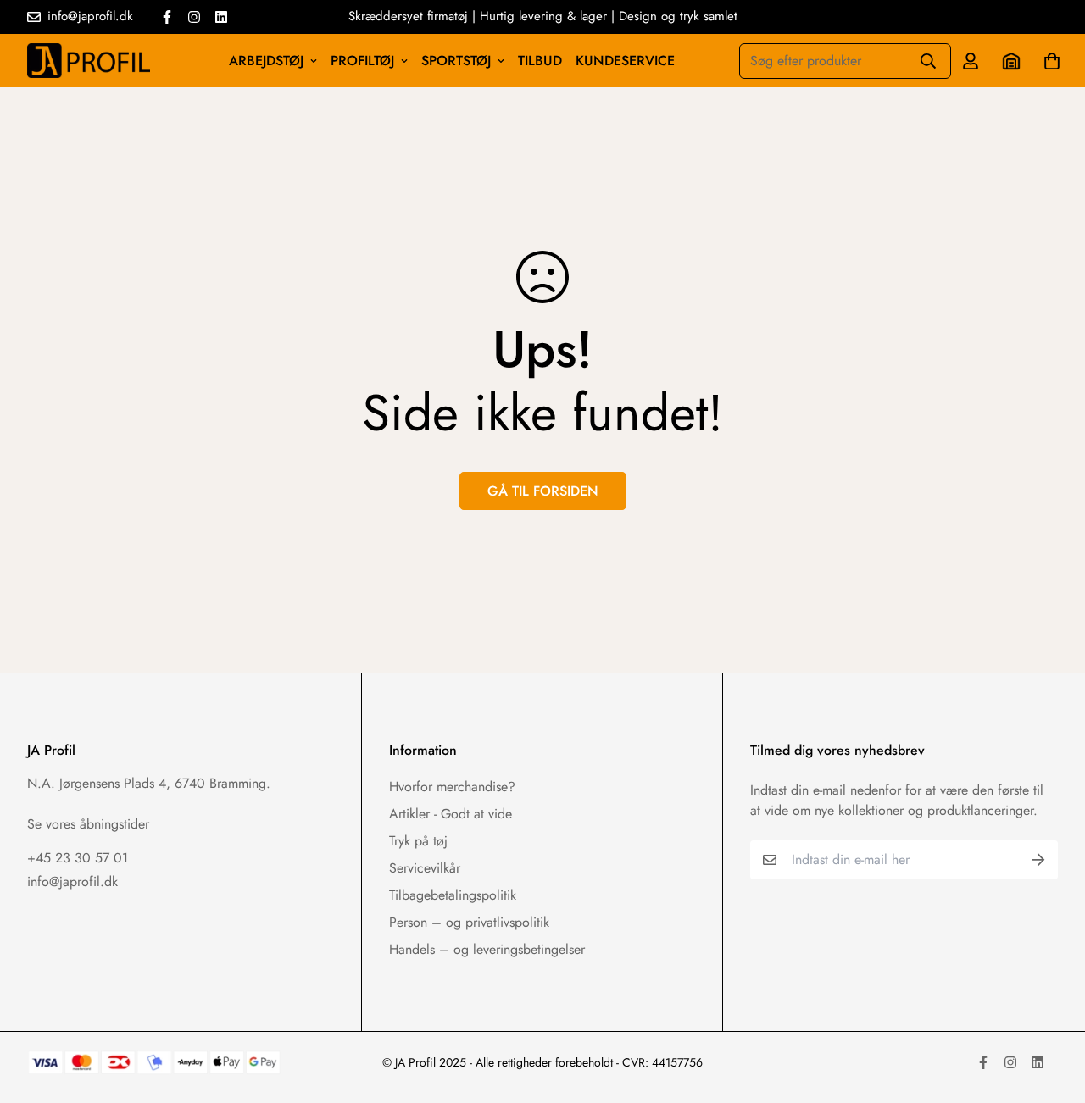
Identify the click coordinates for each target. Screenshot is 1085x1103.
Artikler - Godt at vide (450, 813)
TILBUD (540, 60)
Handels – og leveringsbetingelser (487, 949)
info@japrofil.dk (72, 881)
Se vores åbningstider (88, 824)
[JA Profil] (88, 60)
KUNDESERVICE (625, 60)
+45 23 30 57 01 (77, 857)
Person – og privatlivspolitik (469, 922)
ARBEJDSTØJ (266, 60)
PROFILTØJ (362, 60)
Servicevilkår (424, 868)
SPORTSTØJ (456, 60)
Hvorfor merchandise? (452, 786)
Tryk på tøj (418, 841)
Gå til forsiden (542, 491)
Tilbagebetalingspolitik (452, 895)
